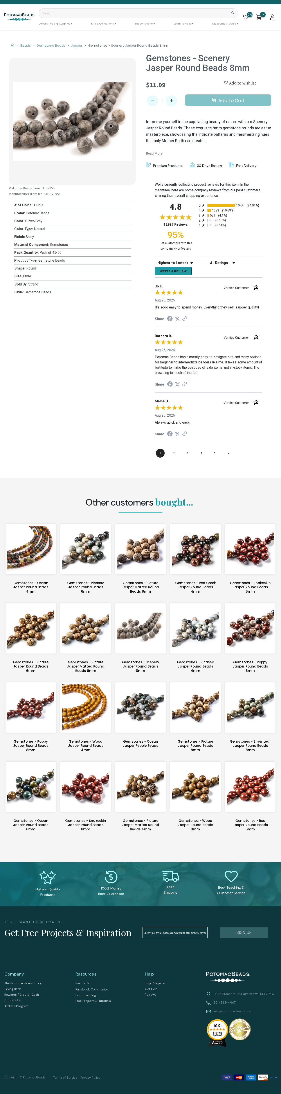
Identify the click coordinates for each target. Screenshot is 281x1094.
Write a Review (173, 271)
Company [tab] (14, 974)
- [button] (152, 101)
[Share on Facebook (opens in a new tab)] (170, 319)
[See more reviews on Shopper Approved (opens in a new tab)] (184, 319)
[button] (245, 17)
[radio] (230, 205)
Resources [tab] (86, 974)
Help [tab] (149, 974)
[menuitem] (55, 23)
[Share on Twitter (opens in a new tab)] (177, 319)
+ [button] (171, 101)
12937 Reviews (180, 224)
